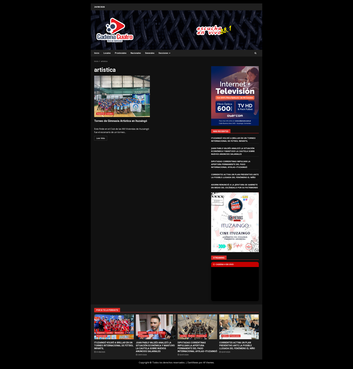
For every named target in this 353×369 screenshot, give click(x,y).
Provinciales (120, 53)
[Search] (255, 53)
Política (162, 333)
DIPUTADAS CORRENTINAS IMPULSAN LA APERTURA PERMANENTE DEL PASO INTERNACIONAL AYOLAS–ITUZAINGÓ (230, 164)
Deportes (100, 114)
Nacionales (136, 53)
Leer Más (100, 138)
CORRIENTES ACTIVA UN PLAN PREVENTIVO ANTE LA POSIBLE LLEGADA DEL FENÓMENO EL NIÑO (239, 326)
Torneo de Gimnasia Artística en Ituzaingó (122, 96)
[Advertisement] (210, 29)
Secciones (163, 53)
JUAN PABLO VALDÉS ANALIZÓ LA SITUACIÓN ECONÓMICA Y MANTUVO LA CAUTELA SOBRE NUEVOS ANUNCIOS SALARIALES (233, 151)
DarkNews (192, 362)
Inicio (96, 53)
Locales (107, 53)
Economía (142, 333)
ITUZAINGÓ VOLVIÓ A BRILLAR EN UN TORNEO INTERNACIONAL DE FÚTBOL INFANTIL (114, 326)
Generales (149, 53)
